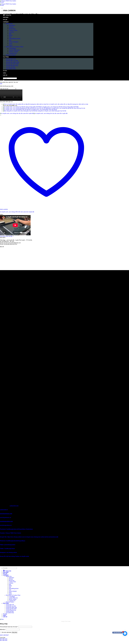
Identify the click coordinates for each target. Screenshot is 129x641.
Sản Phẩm (6, 57)
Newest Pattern (11, 55)
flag (10, 33)
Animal (11, 27)
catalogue (6, 21)
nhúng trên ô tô (11, 59)
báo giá (5, 19)
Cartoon (11, 32)
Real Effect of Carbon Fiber (14, 47)
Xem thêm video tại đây (6, 236)
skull (10, 43)
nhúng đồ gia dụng (12, 65)
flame (10, 35)
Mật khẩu (3, 629)
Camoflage (12, 48)
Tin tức (5, 70)
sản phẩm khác (11, 69)
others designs (13, 42)
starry (11, 45)
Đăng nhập (14, 632)
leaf (10, 40)
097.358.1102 (3, 639)
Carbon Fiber (13, 30)
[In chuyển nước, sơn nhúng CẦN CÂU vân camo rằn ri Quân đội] (33, 113)
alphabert (12, 25)
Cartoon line (13, 53)
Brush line (12, 28)
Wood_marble (13, 51)
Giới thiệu (5, 17)
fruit (10, 37)
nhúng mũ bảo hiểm (12, 64)
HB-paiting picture (14, 38)
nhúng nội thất (10, 67)
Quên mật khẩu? (4, 635)
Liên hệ (5, 75)
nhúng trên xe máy (12, 60)
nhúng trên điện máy (12, 62)
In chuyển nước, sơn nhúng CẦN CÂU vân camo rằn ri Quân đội (17, 211)
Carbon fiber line (14, 50)
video (4, 73)
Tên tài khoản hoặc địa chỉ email (9, 626)
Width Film (9, 24)
